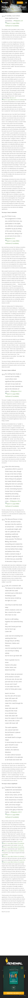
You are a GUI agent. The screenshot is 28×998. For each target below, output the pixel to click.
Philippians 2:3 (18, 21)
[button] (26, 2)
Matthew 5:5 (21, 849)
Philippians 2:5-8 (15, 501)
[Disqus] (14, 934)
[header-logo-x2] (4, 2)
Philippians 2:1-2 (10, 238)
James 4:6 (20, 845)
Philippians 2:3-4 (16, 391)
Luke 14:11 (20, 841)
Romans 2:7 (13, 98)
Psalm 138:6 (5, 854)
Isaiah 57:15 (22, 860)
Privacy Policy (22, 995)
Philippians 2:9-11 (16, 812)
